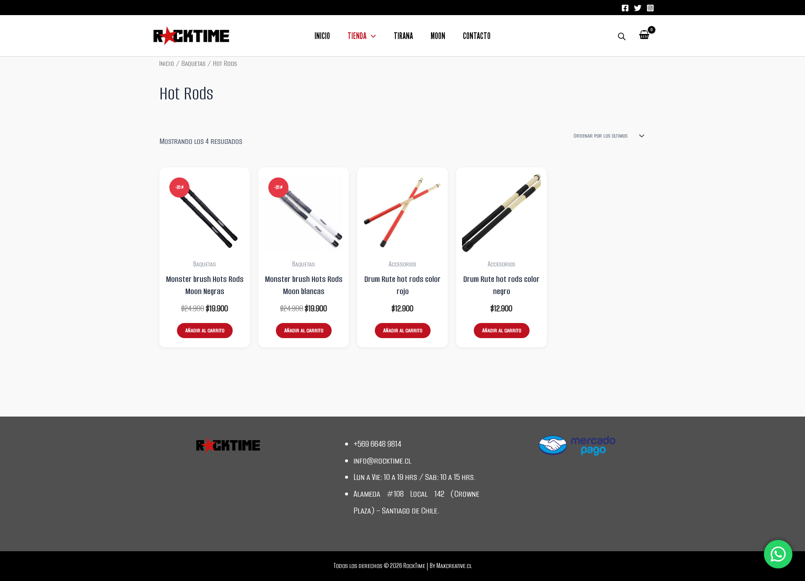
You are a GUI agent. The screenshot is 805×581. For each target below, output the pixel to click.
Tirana (403, 36)
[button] (371, 36)
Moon (438, 36)
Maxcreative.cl (454, 566)
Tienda (357, 36)
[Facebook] (625, 8)
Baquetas (193, 63)
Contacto (477, 36)
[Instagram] (650, 8)
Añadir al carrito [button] (204, 330)
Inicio (322, 36)
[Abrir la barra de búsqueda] (622, 35)
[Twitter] (637, 8)
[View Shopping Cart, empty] (644, 36)
